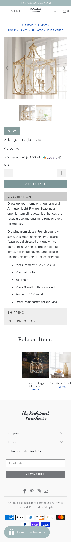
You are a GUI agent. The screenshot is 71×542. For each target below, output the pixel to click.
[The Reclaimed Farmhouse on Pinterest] (32, 491)
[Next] (63, 68)
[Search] (56, 11)
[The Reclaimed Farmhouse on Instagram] (39, 491)
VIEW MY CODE (35, 474)
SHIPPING (16, 312)
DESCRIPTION (19, 196)
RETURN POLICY (22, 321)
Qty (6, 164)
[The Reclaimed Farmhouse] (35, 10)
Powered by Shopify (41, 507)
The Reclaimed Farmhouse (35, 502)
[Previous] (8, 68)
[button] (35, 157)
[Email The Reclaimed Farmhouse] (46, 491)
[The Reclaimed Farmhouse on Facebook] (25, 491)
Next (43, 25)
